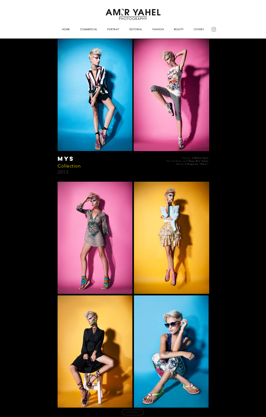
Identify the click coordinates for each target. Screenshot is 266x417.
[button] (95, 95)
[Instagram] (214, 29)
